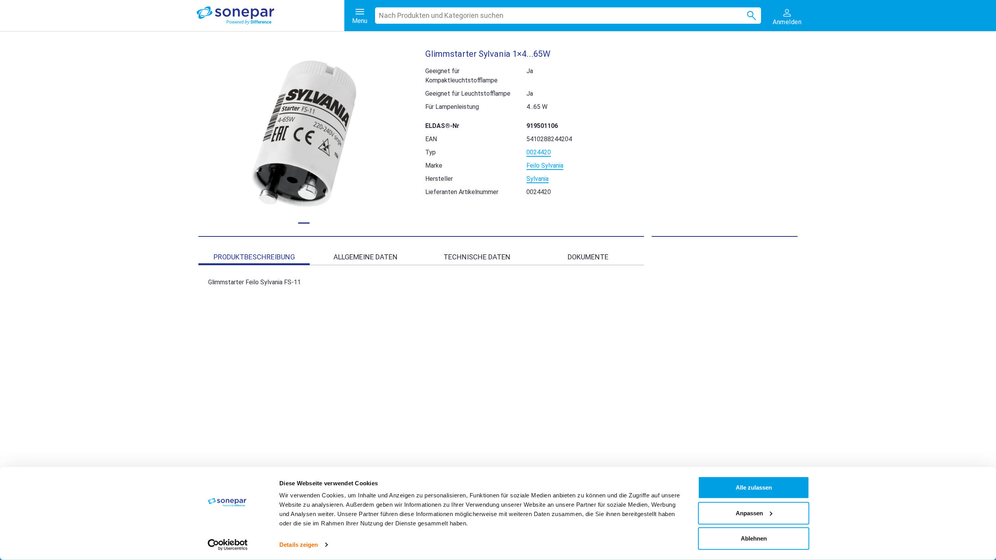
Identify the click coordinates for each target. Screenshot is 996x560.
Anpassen (749, 512)
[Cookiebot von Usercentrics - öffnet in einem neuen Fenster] (228, 545)
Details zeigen (298, 544)
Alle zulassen (754, 487)
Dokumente (588, 257)
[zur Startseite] (270, 15)
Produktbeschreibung (254, 257)
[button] (304, 134)
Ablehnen (754, 538)
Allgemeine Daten (365, 257)
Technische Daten (477, 257)
